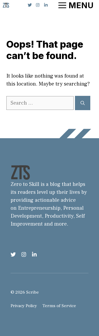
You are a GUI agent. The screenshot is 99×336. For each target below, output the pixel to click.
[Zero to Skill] (6, 5)
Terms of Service (59, 306)
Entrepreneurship (39, 208)
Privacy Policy (24, 306)
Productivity (59, 216)
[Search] (82, 103)
